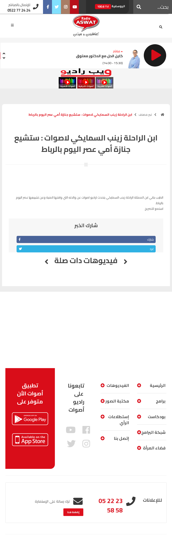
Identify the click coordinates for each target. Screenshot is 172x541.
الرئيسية (158, 385)
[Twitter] (56, 7)
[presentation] (3, 53)
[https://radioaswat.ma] (163, 114)
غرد (152, 249)
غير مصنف (145, 114)
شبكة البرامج (153, 432)
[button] (138, 7)
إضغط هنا (73, 512)
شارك (150, 239)
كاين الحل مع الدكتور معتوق (99, 56)
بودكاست (157, 416)
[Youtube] (74, 7)
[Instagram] (65, 7)
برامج (161, 401)
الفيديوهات (118, 385)
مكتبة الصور (117, 401)
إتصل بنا (121, 438)
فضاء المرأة (154, 448)
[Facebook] (47, 7)
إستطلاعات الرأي (118, 419)
